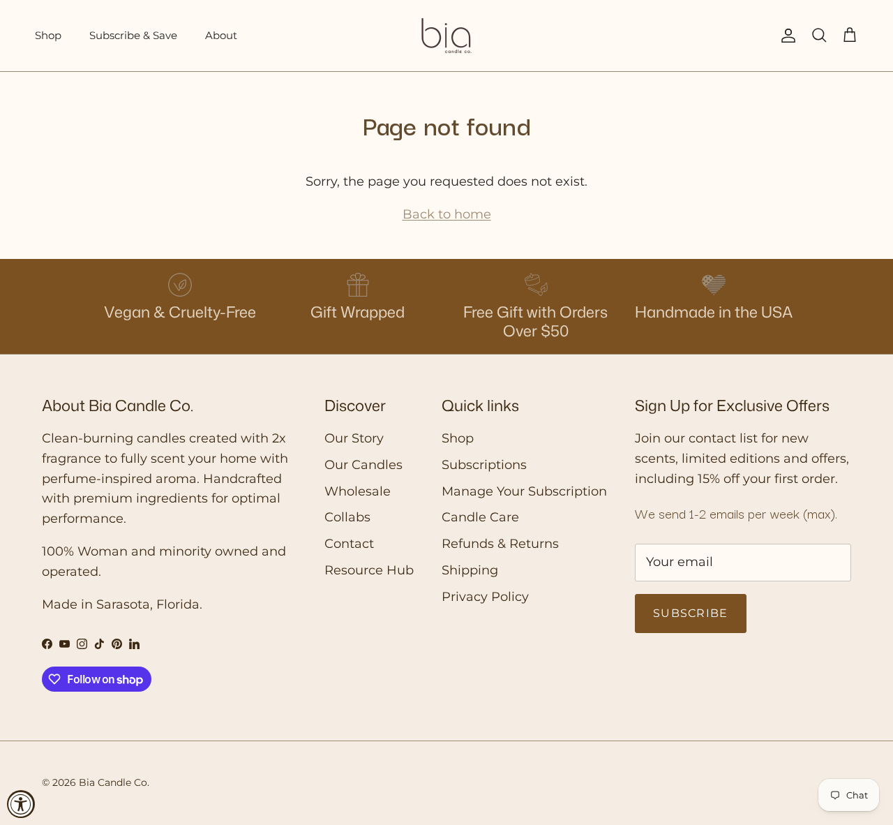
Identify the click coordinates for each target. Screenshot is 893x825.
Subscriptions (484, 465)
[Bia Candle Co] (446, 35)
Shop (48, 35)
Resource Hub (369, 570)
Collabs (347, 517)
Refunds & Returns (500, 543)
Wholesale (357, 491)
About (221, 35)
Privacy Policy (485, 596)
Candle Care (480, 517)
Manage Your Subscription (524, 491)
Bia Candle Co (113, 782)
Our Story (354, 438)
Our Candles (363, 465)
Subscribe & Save (133, 35)
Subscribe (690, 613)
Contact (349, 543)
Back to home (447, 214)
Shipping (470, 570)
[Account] (785, 35)
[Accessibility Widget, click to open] (21, 804)
